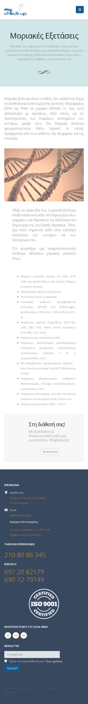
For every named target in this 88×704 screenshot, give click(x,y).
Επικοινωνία (50, 451)
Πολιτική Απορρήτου (47, 688)
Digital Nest (10, 692)
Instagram (16, 635)
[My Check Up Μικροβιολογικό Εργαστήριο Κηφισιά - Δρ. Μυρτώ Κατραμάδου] (16, 9)
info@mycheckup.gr (20, 515)
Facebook (8, 635)
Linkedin (24, 635)
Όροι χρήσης (54, 661)
